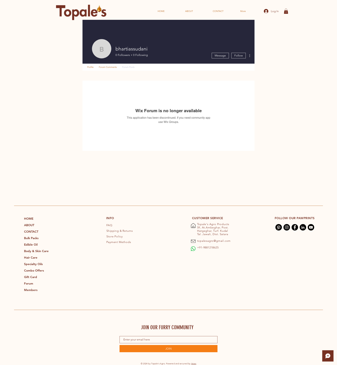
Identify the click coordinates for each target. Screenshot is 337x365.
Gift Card (30, 277)
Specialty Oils (33, 264)
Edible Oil (31, 244)
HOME (28, 218)
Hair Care (30, 257)
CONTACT (31, 231)
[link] (286, 11)
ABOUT (29, 225)
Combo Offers (34, 270)
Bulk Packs (31, 238)
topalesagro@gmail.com (214, 240)
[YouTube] (311, 227)
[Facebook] (295, 227)
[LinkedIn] (303, 227)
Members (31, 290)
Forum (28, 283)
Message (220, 55)
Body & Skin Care (36, 251)
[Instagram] (286, 227)
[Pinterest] (278, 227)
